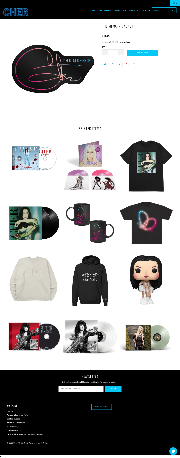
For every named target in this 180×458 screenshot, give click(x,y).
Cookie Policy (12, 430)
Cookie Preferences (101, 407)
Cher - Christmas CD (33, 158)
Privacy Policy (12, 427)
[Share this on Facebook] (112, 64)
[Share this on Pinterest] (120, 64)
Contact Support (13, 419)
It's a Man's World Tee (146, 166)
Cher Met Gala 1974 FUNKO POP (146, 280)
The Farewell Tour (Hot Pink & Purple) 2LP (90, 166)
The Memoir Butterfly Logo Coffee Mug (90, 223)
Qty (103, 47)
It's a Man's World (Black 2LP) (33, 223)
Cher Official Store (20, 443)
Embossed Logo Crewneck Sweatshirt (33, 280)
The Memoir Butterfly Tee (146, 223)
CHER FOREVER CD (33, 337)
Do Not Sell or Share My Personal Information (25, 434)
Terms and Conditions (16, 423)
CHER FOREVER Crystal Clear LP (90, 337)
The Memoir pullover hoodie (90, 280)
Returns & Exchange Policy (17, 415)
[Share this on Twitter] (105, 64)
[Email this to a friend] (134, 64)
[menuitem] (94, 10)
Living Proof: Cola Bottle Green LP (146, 337)
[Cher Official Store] (16, 12)
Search (10, 411)
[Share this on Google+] (127, 64)
